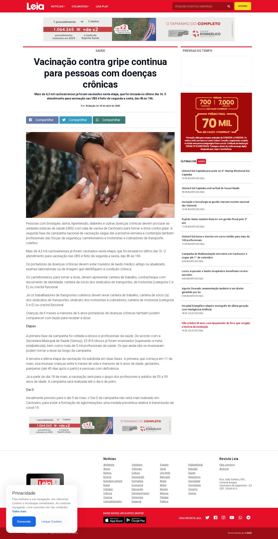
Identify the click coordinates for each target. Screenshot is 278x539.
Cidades (108, 489)
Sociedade (194, 481)
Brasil (106, 485)
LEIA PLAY (102, 6)
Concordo (24, 521)
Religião (192, 468)
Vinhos (192, 493)
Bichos (107, 477)
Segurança (194, 477)
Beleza (107, 473)
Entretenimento (140, 493)
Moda (163, 481)
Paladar (164, 497)
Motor (163, 485)
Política (164, 501)
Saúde (201, 161)
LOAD (248, 533)
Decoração (138, 477)
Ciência (107, 493)
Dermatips (137, 481)
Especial (136, 501)
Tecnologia (194, 485)
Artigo (106, 468)
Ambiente (108, 464)
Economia (137, 485)
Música (164, 493)
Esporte (164, 464)
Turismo (192, 489)
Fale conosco (227, 464)
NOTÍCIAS (57, 6)
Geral (163, 468)
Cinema (107, 497)
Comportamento (112, 501)
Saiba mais (19, 511)
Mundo (164, 489)
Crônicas (137, 468)
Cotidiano (137, 464)
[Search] (228, 6)
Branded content (112, 481)
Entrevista (137, 497)
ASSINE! (242, 6)
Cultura (136, 473)
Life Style (165, 473)
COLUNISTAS (80, 6)
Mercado (165, 477)
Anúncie (224, 468)
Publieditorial (195, 464)
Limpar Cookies (52, 521)
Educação (137, 489)
